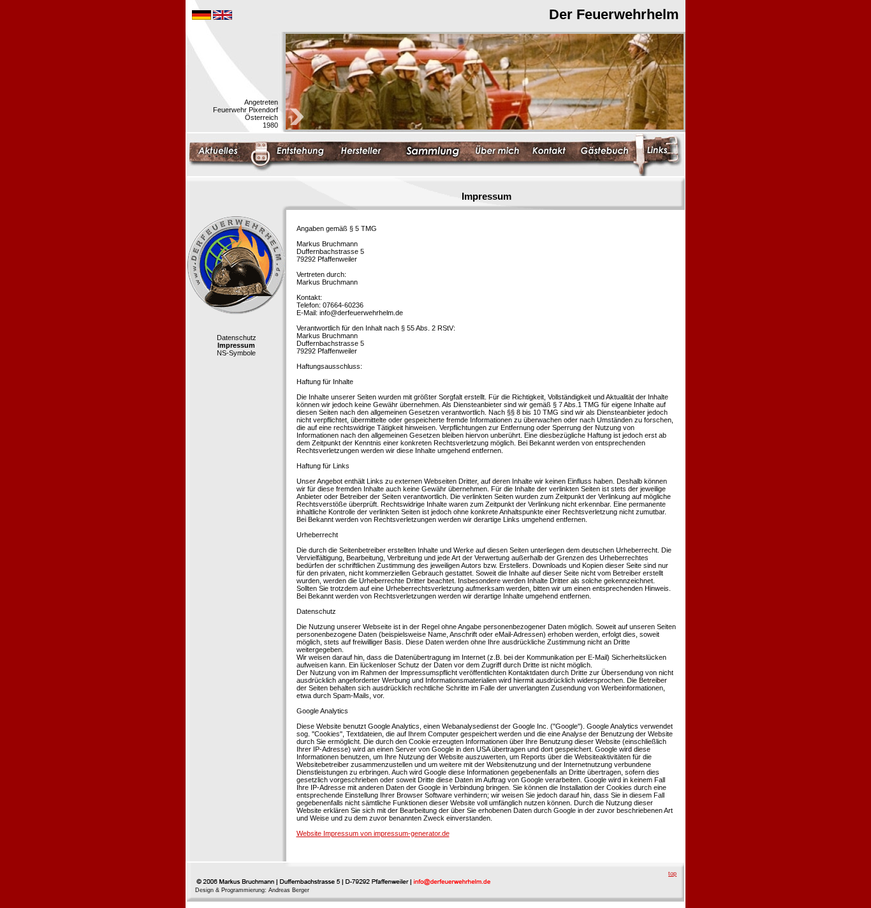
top (672, 873)
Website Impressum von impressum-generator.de (373, 833)
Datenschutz (236, 337)
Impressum (236, 345)
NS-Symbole (236, 353)
